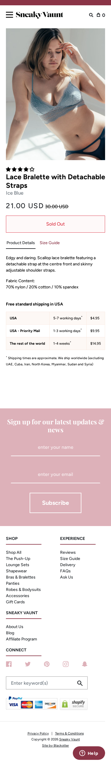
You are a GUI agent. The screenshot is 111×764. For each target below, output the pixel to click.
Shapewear (16, 571)
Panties (13, 583)
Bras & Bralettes (21, 577)
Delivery (67, 564)
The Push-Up (18, 558)
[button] (21, 169)
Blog (10, 632)
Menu (9, 14)
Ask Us (66, 577)
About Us (14, 626)
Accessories (17, 595)
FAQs (65, 571)
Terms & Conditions (69, 733)
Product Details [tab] (21, 242)
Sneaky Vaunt (69, 739)
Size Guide (70, 558)
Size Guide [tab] (50, 242)
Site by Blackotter (55, 745)
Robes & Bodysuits (23, 589)
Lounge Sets (17, 564)
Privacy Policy (38, 733)
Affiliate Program (21, 639)
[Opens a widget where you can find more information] (89, 753)
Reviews (68, 552)
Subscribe (55, 502)
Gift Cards (15, 601)
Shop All (13, 552)
